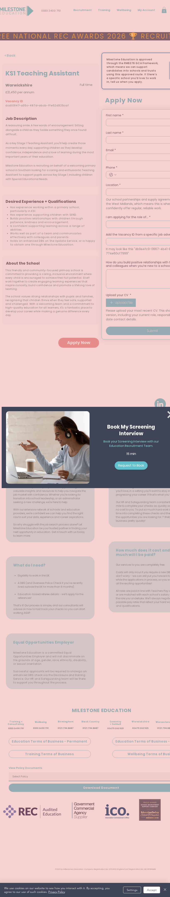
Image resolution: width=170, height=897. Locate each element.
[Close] (165, 890)
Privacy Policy (56, 892)
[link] (131, 430)
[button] (131, 465)
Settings (132, 890)
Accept (152, 890)
